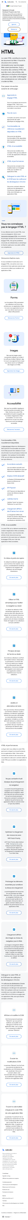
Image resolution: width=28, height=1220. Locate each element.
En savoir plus (14, 577)
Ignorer (14, 24)
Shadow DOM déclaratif (15, 476)
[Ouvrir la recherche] (16, 2)
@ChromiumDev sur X (7, 1198)
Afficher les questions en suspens (10, 1178)
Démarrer (14, 29)
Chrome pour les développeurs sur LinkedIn (13, 1203)
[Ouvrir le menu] (2, 2)
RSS (3, 1205)
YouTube (4, 1200)
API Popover (11, 488)
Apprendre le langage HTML (9, 236)
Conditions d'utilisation (6, 1212)
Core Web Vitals (13, 853)
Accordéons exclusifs (14, 464)
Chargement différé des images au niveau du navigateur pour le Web (14, 938)
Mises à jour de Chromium (8, 1187)
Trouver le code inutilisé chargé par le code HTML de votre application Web (14, 1110)
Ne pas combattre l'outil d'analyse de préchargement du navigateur (14, 782)
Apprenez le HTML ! (14, 253)
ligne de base (6, 446)
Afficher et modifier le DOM (14, 1015)
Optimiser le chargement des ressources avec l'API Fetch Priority (14, 835)
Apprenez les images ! (14, 371)
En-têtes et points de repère (14, 558)
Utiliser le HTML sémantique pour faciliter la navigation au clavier (14, 603)
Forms (14, 297)
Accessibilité (14, 403)
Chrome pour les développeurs (10, 1184)
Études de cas (5, 1189)
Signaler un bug (6, 1176)
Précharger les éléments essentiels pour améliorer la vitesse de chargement (14, 885)
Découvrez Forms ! (14, 318)
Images (14, 350)
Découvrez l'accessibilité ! (15, 429)
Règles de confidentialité (20, 1212)
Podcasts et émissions (7, 1192)
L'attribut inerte (12, 499)
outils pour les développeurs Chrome (14, 983)
